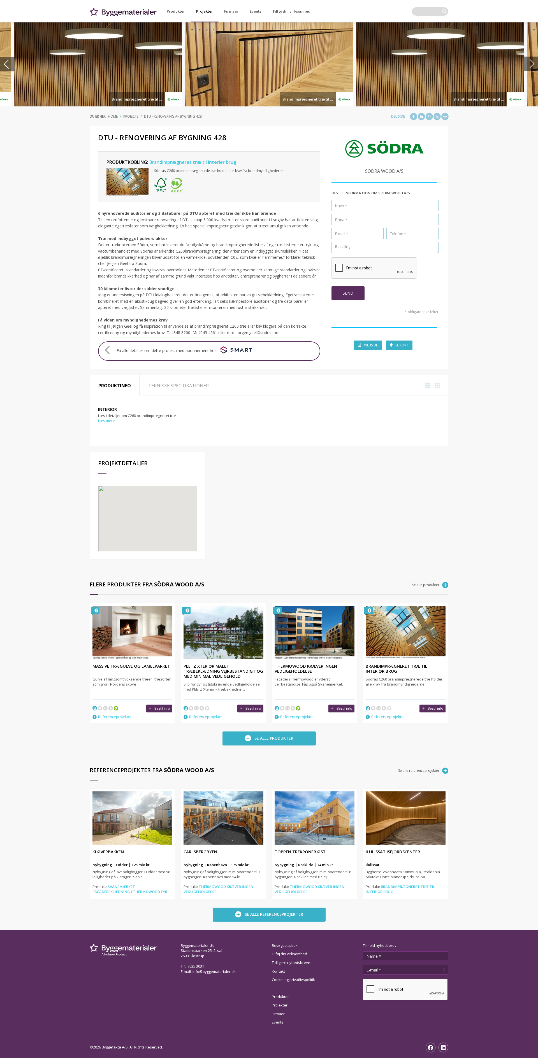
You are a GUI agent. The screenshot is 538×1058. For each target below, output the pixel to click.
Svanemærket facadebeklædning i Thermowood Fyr (129, 889)
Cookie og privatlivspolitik (293, 979)
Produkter (176, 11)
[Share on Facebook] (413, 116)
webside (371, 345)
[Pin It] (429, 116)
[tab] (115, 385)
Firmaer (231, 11)
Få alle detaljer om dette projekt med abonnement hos (166, 350)
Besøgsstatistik (285, 945)
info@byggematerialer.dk (214, 971)
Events (255, 11)
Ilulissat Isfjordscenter (393, 851)
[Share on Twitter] (437, 116)
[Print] (445, 116)
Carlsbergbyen (200, 851)
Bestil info (162, 708)
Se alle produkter (425, 584)
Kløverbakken (108, 851)
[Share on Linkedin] (421, 116)
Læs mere (106, 420)
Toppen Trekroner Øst (300, 851)
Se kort (401, 345)
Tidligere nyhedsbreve (291, 962)
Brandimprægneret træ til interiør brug (147, 99)
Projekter (204, 11)
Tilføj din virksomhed (291, 11)
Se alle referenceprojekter (418, 770)
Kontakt (278, 971)
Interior (107, 409)
